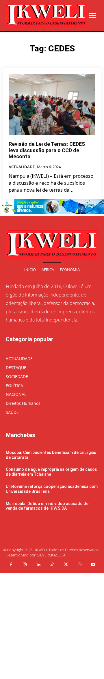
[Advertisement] (52, 625)
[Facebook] (10, 564)
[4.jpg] (52, 212)
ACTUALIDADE (22, 167)
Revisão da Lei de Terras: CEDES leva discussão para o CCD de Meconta (47, 150)
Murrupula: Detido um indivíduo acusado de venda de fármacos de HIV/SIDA (47, 506)
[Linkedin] (38, 564)
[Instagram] (24, 564)
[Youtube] (93, 564)
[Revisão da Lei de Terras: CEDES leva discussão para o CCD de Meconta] (52, 104)
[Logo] (46, 15)
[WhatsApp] (79, 564)
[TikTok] (52, 564)
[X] (65, 564)
